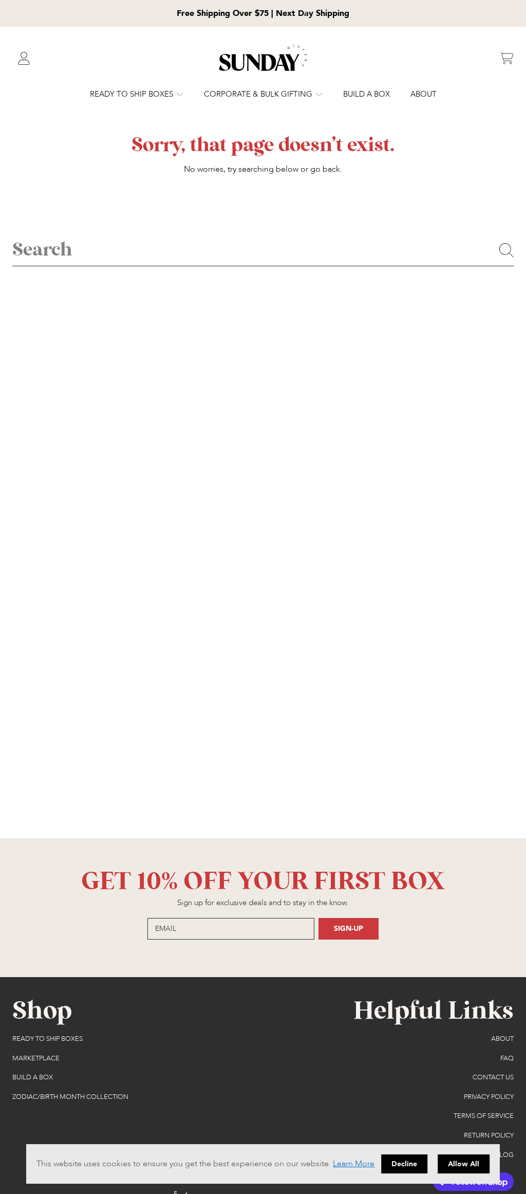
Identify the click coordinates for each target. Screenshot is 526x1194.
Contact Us (493, 1077)
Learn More (353, 1163)
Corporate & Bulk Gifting (259, 94)
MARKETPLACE (36, 1058)
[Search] (506, 250)
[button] (506, 58)
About (502, 1038)
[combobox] (263, 250)
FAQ (507, 1058)
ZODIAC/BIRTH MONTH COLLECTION (70, 1096)
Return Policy (489, 1135)
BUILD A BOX (32, 1077)
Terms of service (484, 1115)
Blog (504, 1155)
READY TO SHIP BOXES (132, 94)
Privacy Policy (489, 1096)
